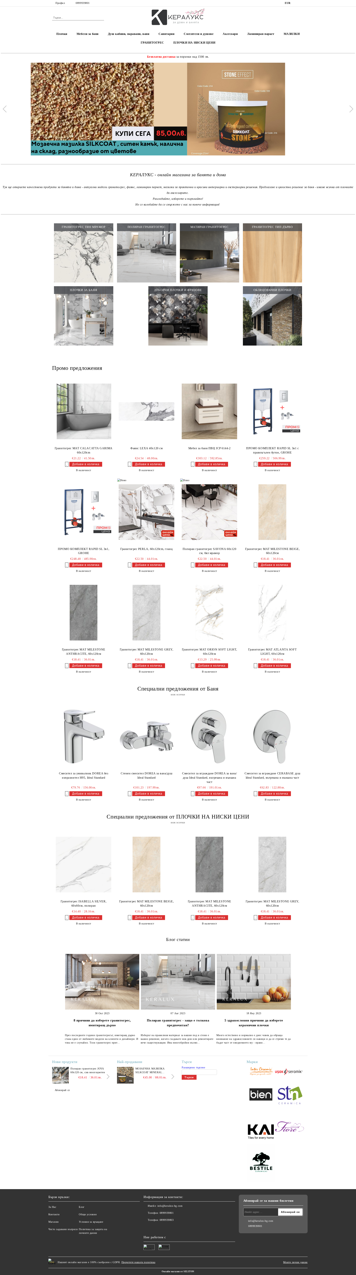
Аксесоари (230, 33)
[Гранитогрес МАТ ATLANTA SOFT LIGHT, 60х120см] (272, 612)
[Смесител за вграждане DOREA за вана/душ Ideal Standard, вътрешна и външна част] (209, 736)
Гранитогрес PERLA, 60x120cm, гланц (146, 549)
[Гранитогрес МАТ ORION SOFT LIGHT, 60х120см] (209, 612)
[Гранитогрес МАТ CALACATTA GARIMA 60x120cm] (83, 411)
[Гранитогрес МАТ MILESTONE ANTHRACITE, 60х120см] (83, 612)
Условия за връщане (91, 1221)
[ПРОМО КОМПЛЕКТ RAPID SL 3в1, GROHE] (83, 512)
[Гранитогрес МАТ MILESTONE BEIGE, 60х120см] (272, 512)
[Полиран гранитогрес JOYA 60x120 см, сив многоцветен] (60, 1075)
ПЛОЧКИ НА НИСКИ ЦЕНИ (194, 42)
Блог (81, 1207)
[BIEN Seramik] (261, 1095)
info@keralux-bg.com (170, 1206)
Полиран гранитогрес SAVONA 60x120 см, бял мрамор (209, 551)
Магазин (53, 1221)
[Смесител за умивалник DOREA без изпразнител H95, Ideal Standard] (83, 736)
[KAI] (261, 1127)
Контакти (54, 1214)
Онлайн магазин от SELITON (178, 1271)
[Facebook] (296, 3)
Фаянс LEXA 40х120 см (146, 448)
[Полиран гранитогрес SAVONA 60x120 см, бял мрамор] (209, 512)
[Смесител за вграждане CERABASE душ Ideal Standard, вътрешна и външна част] (272, 736)
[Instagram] (302, 3)
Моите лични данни (295, 1262)
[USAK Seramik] (289, 1072)
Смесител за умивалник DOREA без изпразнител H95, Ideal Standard (83, 775)
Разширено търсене (193, 1067)
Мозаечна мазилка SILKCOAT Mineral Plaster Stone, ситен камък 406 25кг (151, 1070)
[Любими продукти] (294, 17)
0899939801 (83, 3)
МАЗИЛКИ (292, 33)
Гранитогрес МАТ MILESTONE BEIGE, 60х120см (272, 551)
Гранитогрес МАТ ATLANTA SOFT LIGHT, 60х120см (272, 651)
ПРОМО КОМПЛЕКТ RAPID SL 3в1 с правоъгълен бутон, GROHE (272, 450)
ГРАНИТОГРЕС (152, 42)
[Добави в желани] (66, 464)
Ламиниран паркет (260, 33)
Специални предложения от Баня (177, 689)
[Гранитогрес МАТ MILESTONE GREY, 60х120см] (146, 612)
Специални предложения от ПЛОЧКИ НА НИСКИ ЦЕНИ (178, 817)
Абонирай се (62, 1090)
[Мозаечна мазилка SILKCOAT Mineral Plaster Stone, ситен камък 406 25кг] (125, 1075)
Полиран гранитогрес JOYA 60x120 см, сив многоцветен (87, 1070)
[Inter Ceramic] (261, 1072)
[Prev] (6, 108)
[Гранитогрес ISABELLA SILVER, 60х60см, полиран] (83, 864)
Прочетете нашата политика (138, 1262)
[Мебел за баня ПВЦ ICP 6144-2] (209, 411)
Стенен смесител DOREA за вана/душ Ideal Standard (146, 775)
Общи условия (87, 1214)
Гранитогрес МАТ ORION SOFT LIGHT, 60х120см (209, 651)
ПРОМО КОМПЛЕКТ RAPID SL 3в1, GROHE (83, 551)
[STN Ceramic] (289, 1095)
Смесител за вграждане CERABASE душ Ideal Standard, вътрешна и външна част (272, 775)
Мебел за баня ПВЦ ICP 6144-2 (209, 448)
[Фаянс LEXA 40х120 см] (146, 411)
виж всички (178, 694)
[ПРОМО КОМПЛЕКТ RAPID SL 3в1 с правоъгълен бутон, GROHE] (272, 411)
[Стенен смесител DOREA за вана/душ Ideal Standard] (146, 736)
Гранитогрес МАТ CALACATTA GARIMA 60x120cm (84, 450)
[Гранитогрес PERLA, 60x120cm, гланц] (146, 512)
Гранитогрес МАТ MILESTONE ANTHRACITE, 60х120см (83, 651)
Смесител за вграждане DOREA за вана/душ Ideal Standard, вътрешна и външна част (209, 777)
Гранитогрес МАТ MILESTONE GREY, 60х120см (146, 651)
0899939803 (167, 1220)
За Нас (52, 1207)
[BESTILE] (261, 1163)
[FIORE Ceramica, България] (289, 1127)
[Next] (349, 108)
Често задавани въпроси (63, 1229)
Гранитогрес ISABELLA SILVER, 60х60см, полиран (83, 903)
